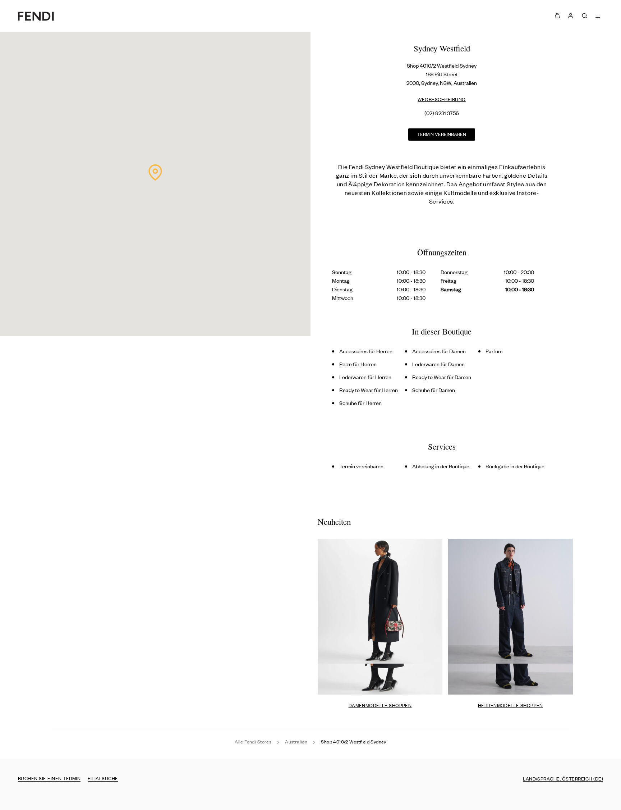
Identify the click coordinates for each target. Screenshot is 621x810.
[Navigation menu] (598, 16)
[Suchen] (584, 16)
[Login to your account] (570, 16)
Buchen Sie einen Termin (49, 778)
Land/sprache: (563, 778)
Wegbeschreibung (442, 99)
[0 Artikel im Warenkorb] (557, 16)
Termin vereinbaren (441, 134)
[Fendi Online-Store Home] (36, 16)
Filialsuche (103, 778)
